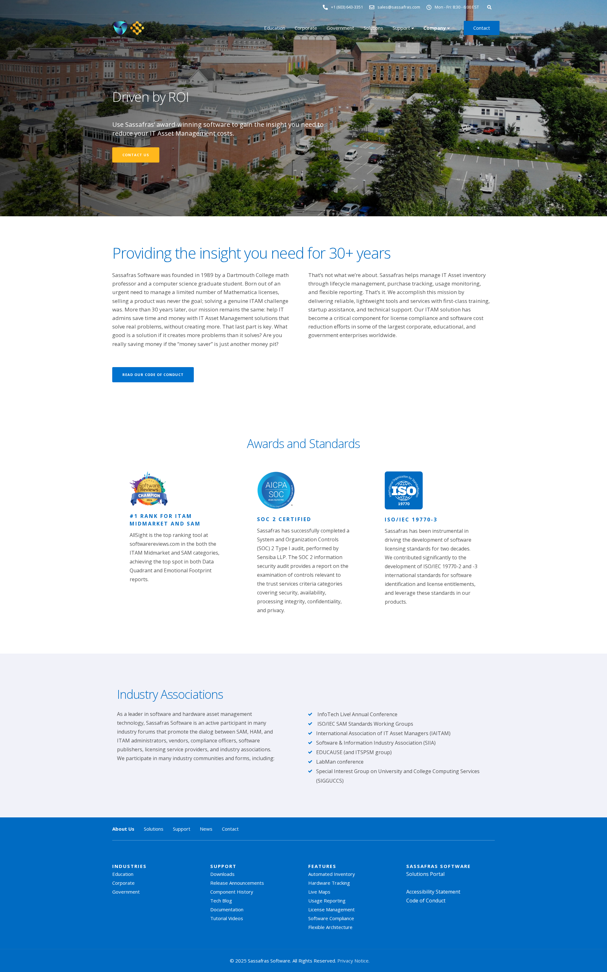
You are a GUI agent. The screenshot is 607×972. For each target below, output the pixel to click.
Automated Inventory (331, 874)
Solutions (373, 28)
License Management (331, 909)
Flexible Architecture (330, 927)
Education (274, 28)
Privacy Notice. (353, 960)
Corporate (306, 28)
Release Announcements (237, 883)
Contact (481, 28)
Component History (231, 892)
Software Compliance (331, 918)
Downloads (222, 874)
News (206, 829)
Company (434, 28)
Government (340, 28)
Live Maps (319, 892)
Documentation (226, 909)
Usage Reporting (327, 900)
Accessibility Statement (433, 891)
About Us (123, 829)
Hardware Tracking (329, 883)
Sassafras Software (438, 866)
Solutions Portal (425, 873)
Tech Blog (221, 900)
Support (401, 28)
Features (322, 866)
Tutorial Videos (226, 918)
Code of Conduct (425, 900)
